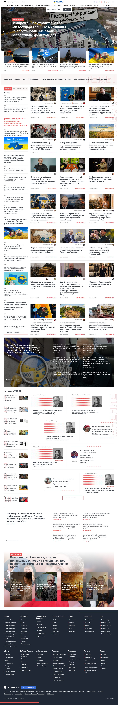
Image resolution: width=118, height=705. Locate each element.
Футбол (55, 620)
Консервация (105, 657)
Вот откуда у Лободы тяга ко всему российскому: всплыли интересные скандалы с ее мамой (96, 586)
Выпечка (103, 654)
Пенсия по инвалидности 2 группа (90, 659)
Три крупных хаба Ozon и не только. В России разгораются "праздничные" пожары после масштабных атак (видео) (37, 29)
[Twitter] (104, 2)
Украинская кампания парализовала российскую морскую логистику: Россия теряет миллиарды (99, 490)
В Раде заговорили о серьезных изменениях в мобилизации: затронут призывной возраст (70, 146)
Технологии (72, 620)
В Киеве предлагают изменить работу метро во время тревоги (10, 465)
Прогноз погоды (26, 644)
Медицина (24, 631)
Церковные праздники (72, 655)
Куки (58, 9)
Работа (23, 622)
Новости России (106, 625)
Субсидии (24, 628)
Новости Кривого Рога (10, 637)
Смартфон (72, 631)
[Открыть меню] (5, 2)
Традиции (72, 662)
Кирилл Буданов (58, 668)
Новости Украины (81, 70)
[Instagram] (106, 2)
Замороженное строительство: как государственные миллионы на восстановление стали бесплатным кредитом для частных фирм (100, 66)
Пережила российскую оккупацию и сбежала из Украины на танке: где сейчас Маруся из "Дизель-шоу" (11, 499)
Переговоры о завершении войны (56, 79)
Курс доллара (41, 633)
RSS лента (50, 694)
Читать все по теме (12, 379)
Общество (24, 616)
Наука (70, 616)
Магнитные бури (10, 671)
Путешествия (9, 663)
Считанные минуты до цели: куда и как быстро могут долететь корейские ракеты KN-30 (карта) (42, 146)
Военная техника (26, 670)
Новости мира (81, 257)
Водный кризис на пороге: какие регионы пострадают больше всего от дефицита (43, 250)
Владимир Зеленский (59, 654)
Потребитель (9, 657)
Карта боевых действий (25, 655)
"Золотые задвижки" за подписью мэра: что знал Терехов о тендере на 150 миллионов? (16, 66)
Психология (88, 628)
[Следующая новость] (115, 29)
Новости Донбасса (10, 641)
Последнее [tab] (8, 88)
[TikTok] (109, 2)
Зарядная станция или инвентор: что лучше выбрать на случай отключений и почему (10, 421)
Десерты (104, 663)
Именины (72, 670)
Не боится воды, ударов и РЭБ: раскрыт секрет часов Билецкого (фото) (101, 179)
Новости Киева (9, 620)
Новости (7, 616)
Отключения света (31, 79)
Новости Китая (105, 631)
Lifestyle (7, 651)
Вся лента (7, 92)
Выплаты (24, 625)
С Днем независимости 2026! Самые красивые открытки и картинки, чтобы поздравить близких (101, 146)
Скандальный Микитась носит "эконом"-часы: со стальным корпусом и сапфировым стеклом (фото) (43, 109)
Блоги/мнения (59, 408)
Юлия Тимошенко (58, 674)
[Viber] (96, 1)
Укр (113, 2)
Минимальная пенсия (91, 667)
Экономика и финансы (41, 617)
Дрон (70, 628)
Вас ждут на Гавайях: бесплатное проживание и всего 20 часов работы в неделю (15, 179)
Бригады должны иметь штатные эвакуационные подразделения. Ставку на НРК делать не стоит (102, 430)
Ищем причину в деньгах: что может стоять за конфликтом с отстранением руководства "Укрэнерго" (65, 374)
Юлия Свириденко (58, 680)
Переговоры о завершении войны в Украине (19, 5)
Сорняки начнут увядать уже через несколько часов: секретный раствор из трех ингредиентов (15, 109)
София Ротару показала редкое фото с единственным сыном (14, 169)
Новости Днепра (10, 625)
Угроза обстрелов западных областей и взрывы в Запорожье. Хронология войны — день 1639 (96, 515)
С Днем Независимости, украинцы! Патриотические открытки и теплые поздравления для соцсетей (16, 133)
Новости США (105, 622)
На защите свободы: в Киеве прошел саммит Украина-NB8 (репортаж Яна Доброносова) (72, 109)
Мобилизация (101, 79)
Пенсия (87, 651)
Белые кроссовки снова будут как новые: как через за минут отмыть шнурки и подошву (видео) (10, 409)
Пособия (23, 641)
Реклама (81, 691)
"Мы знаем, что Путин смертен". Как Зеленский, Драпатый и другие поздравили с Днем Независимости (72, 66)
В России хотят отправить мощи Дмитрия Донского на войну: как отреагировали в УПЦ (43, 285)
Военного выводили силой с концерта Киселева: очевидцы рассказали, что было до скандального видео (14, 210)
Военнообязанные (42, 663)
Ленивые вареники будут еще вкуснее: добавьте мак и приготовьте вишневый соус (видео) (14, 247)
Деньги (39, 621)
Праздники (72, 651)
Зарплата (24, 620)
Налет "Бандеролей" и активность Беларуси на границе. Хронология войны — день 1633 (94, 537)
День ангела (72, 667)
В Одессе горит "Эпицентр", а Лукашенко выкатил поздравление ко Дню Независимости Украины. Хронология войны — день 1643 (44, 66)
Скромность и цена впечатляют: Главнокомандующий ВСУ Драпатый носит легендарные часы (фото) (10, 432)
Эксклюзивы (57, 5)
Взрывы (23, 659)
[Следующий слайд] (115, 5)
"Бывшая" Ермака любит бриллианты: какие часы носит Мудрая (100, 284)
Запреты (71, 664)
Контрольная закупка (43, 5)
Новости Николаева (11, 647)
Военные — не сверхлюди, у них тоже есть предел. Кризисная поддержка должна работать (63, 482)
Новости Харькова (10, 622)
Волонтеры (24, 667)
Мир (101, 616)
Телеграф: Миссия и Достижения (34, 694)
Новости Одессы (10, 628)
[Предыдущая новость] (3, 29)
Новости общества (24, 70)
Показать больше (13, 332)
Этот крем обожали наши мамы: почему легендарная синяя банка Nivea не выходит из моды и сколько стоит (20, 586)
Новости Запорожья (11, 634)
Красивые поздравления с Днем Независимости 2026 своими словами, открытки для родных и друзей (15, 328)
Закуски (103, 668)
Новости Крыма (9, 644)
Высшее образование (25, 637)
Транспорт (40, 624)
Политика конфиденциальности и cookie (22, 691)
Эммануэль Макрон (59, 663)
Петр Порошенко (58, 671)
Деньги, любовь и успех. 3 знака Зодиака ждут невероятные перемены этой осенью (71, 586)
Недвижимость (41, 627)
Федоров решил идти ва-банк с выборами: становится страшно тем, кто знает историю (85, 412)
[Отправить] (22, 2)
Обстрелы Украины (12, 79)
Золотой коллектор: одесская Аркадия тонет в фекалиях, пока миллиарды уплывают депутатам (101, 326)
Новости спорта (58, 616)
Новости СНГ (105, 628)
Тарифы (39, 630)
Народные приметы (75, 659)
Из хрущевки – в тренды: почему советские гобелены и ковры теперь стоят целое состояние (10, 455)
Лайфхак (7, 668)
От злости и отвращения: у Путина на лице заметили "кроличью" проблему (71, 250)
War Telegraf (54, 70)
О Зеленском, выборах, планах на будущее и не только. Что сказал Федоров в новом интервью (43, 180)
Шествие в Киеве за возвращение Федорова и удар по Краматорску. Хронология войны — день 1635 (64, 537)
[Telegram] (99, 2)
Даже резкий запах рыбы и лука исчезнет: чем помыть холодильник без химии (15, 189)
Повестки (40, 654)
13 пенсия (88, 654)
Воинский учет (41, 666)
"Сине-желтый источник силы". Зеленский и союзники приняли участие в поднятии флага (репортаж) (43, 327)
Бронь (39, 657)
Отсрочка (40, 660)
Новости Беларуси (106, 634)
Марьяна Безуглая (58, 677)
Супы (103, 660)
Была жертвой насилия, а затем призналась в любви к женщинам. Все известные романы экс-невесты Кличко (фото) (39, 562)
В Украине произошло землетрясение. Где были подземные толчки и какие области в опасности (15, 293)
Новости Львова (10, 631)
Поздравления (9, 674)
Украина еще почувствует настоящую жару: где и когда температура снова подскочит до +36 (100, 216)
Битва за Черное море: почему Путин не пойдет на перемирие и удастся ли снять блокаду (72, 216)
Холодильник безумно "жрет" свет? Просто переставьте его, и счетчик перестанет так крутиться (15, 317)
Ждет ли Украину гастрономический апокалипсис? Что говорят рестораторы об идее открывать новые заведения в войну (96, 375)
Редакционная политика (43, 691)
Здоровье (88, 616)
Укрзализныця (41, 636)
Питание (87, 622)
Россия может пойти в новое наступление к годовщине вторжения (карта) (95, 526)
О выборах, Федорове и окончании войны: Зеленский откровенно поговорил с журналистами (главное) (101, 110)
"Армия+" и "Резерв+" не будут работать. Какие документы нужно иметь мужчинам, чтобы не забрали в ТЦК (10, 398)
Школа (23, 634)
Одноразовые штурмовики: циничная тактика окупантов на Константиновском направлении (59, 438)
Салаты (103, 666)
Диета (87, 625)
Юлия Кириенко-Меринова (81, 395)
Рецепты (103, 651)
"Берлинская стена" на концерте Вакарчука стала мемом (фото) (46, 586)
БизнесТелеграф (69, 5)
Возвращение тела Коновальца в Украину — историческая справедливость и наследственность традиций (89, 456)
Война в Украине (26, 651)
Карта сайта (18, 694)
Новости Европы (106, 620)
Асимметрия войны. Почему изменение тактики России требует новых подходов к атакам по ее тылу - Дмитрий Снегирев (14, 158)
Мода (6, 660)
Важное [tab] (25, 88)
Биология (72, 625)
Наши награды (91, 691)
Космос (71, 622)
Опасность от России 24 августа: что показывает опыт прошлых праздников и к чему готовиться (43, 216)
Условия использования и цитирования (65, 691)
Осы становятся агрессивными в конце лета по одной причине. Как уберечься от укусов (16, 258)
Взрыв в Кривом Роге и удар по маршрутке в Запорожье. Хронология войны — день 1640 (65, 515)
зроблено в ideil (110, 698)
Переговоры (24, 662)
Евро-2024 (56, 631)
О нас (5, 691)
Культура (7, 666)
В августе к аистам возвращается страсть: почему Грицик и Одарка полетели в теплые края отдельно (71, 327)
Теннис (55, 625)
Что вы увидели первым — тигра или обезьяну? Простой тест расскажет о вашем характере (11, 443)
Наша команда (8, 694)
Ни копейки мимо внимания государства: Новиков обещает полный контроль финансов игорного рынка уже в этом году (66, 347)
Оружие (23, 664)
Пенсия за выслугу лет (90, 671)
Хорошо (67, 9)
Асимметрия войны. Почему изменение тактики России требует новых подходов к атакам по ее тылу (47, 412)
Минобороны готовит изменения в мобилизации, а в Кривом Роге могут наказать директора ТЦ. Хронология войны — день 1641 (26, 517)
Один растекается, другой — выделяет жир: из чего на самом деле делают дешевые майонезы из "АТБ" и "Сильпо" (72, 181)
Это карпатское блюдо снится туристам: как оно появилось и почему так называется (14, 199)
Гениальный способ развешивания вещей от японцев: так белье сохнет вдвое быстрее (15, 99)
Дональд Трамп (57, 657)
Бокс (54, 622)
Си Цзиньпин (57, 660)
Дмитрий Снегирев (39, 395)
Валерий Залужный (59, 666)
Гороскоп (7, 654)
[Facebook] (94, 2)
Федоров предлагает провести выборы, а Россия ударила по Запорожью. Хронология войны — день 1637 (66, 526)
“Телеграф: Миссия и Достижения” (89, 5)
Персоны (55, 651)
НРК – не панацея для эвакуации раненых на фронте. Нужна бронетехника (45, 464)
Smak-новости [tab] (17, 88)
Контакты (101, 691)
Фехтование (56, 634)
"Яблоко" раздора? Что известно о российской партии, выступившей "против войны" (99, 251)
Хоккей (55, 628)
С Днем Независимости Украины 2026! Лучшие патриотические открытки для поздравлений (15, 268)
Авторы (107, 5)
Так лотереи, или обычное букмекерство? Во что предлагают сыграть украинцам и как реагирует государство (95, 347)
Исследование (89, 631)
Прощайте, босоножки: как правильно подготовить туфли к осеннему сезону (10, 488)
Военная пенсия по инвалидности (91, 664)
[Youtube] (102, 2)
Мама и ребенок (90, 620)
